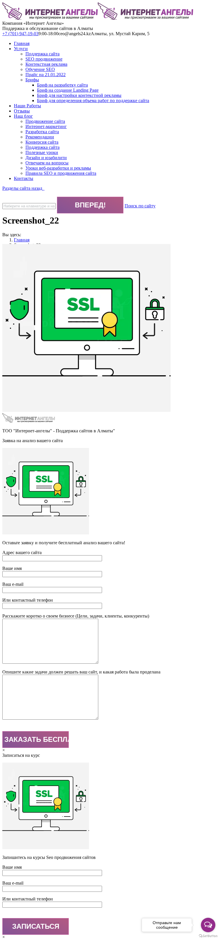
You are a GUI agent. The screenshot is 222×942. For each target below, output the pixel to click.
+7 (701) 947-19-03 (20, 33)
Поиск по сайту (140, 205)
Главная (21, 239)
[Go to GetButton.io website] (208, 936)
